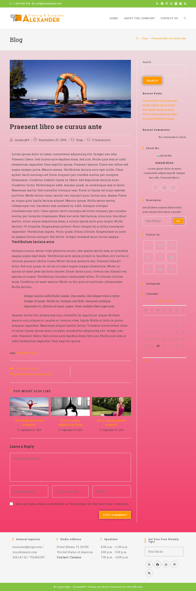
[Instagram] (173, 187)
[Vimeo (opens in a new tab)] (180, 4)
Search (147, 62)
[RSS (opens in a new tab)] (184, 4)
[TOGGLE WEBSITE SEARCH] (185, 18)
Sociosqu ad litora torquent (29, 422)
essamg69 (22, 140)
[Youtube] (160, 269)
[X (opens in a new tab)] (157, 4)
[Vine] (148, 269)
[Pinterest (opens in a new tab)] (167, 4)
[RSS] (172, 269)
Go (178, 221)
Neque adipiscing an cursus (159, 105)
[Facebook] (164, 187)
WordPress (135, 587)
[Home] (137, 38)
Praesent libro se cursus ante (168, 38)
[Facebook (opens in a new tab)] (162, 4)
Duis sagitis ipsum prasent (111, 422)
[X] (155, 187)
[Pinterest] (160, 257)
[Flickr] (172, 257)
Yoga (79, 140)
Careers (75, 557)
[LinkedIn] (148, 257)
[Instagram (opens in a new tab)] (171, 4)
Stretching (23, 353)
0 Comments (101, 140)
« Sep (146, 360)
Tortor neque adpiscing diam (70, 422)
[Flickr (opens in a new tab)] (176, 4)
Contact (62, 557)
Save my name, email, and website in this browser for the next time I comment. (72, 504)
